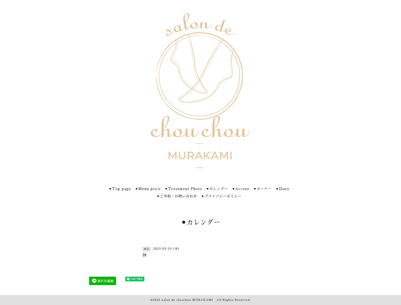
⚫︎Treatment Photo (183, 188)
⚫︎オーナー (262, 188)
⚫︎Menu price (148, 188)
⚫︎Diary (282, 188)
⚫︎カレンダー (217, 188)
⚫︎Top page (120, 188)
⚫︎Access (240, 188)
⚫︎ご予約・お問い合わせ (177, 196)
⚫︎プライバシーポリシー (221, 196)
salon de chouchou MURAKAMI (188, 299)
